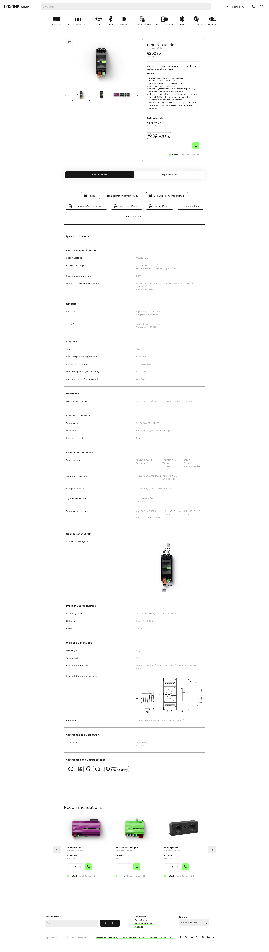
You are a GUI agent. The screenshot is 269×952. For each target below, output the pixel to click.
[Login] (262, 7)
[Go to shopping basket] (253, 7)
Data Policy (113, 938)
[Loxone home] (11, 6)
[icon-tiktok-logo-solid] (214, 939)
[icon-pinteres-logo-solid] (203, 939)
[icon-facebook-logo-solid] (180, 939)
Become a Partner (143, 923)
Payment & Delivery (148, 938)
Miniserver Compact (128, 847)
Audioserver (74, 847)
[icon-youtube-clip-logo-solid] (192, 939)
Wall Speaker (171, 847)
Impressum (101, 938)
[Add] (88, 866)
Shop (25, 6)
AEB (171, 938)
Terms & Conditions (129, 938)
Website (138, 927)
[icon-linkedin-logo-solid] (208, 939)
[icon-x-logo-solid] (186, 939)
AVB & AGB (163, 938)
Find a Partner (141, 920)
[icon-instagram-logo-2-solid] (197, 939)
